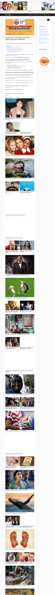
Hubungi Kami (35, 14)
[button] (48, 14)
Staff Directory (45, 14)
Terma (40, 14)
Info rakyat (8, 14)
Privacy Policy (30, 14)
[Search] (48, 20)
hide (10, 46)
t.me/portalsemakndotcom (11, 82)
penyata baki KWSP (14, 80)
